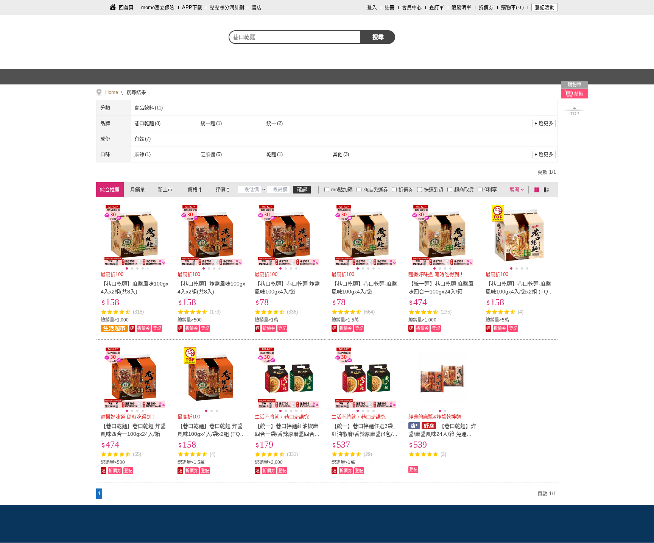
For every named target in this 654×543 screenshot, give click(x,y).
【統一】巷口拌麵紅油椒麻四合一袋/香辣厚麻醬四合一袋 (287, 434)
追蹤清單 (461, 7)
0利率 (490, 189)
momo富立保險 (157, 7)
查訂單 (436, 7)
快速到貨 (434, 189)
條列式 (547, 189)
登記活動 (544, 7)
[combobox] (295, 37)
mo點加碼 (342, 189)
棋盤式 (538, 189)
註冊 (389, 7)
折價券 (486, 7)
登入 (372, 7)
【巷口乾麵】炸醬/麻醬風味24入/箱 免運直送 (442, 434)
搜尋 (378, 37)
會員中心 (412, 7)
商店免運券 (375, 189)
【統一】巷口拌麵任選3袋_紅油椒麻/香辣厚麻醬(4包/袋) (364, 434)
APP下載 (192, 7)
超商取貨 (464, 189)
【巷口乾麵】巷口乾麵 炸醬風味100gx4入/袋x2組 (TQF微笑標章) (210, 434)
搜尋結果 (135, 92)
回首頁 (126, 7)
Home (111, 92)
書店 (257, 7)
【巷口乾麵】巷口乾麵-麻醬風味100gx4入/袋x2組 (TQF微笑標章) (518, 292)
